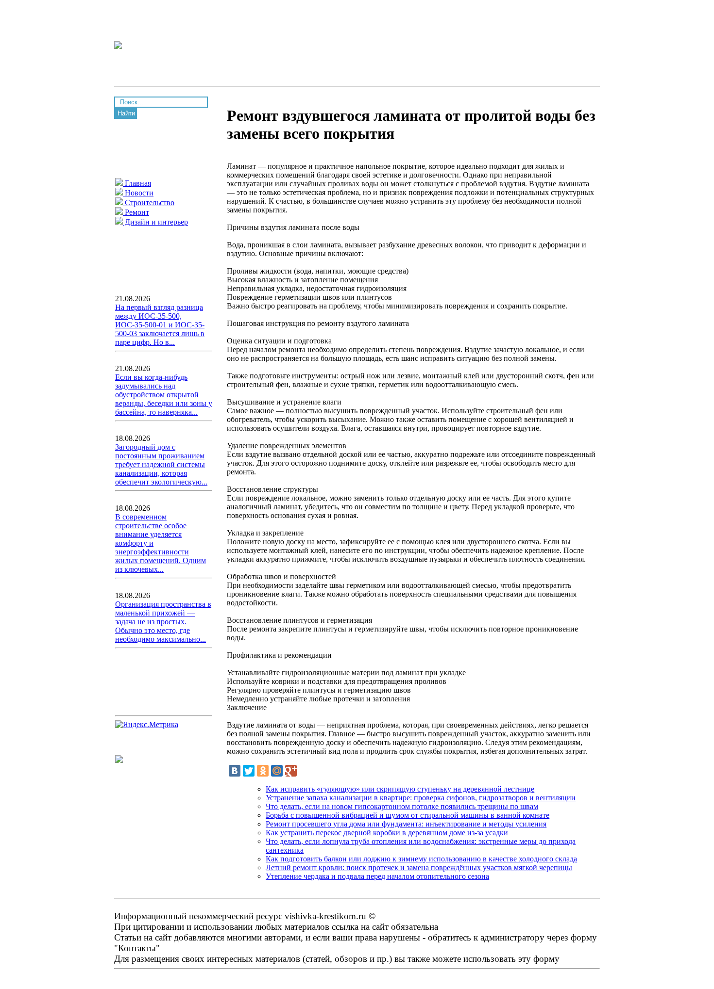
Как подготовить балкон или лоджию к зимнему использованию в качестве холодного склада (421, 859)
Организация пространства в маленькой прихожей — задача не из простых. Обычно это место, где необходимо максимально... (163, 621)
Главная (137, 183)
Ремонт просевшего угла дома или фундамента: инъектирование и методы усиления (406, 824)
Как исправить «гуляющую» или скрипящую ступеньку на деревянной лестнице (400, 789)
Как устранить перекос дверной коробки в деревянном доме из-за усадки (387, 832)
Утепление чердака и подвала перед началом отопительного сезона (377, 876)
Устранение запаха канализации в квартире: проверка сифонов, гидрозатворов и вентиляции (421, 798)
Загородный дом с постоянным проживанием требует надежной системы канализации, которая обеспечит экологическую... (161, 464)
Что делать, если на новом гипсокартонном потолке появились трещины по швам (402, 806)
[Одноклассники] (263, 771)
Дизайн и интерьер (155, 222)
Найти (126, 113)
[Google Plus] (291, 771)
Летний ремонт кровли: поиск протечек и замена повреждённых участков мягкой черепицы (419, 867)
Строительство (148, 202)
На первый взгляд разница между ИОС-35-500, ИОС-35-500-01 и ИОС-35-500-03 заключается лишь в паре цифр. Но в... (159, 324)
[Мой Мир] (277, 771)
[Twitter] (249, 771)
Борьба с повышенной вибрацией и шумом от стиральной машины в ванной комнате (407, 815)
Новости (138, 193)
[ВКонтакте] (234, 771)
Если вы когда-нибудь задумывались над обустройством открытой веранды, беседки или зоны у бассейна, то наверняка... (163, 394)
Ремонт (136, 212)
